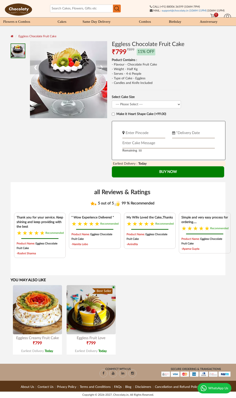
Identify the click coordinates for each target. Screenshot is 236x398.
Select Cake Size (123, 97)
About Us (27, 387)
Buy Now (168, 172)
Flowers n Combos (16, 21)
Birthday (175, 21)
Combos (145, 21)
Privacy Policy (66, 387)
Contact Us (45, 387)
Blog (128, 387)
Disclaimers (143, 387)
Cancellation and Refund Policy (177, 387)
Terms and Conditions (95, 387)
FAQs (118, 387)
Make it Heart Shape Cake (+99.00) (141, 114)
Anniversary (209, 21)
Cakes (62, 21)
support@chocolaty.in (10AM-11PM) (184, 10)
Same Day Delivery (97, 21)
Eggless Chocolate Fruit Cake (37, 36)
